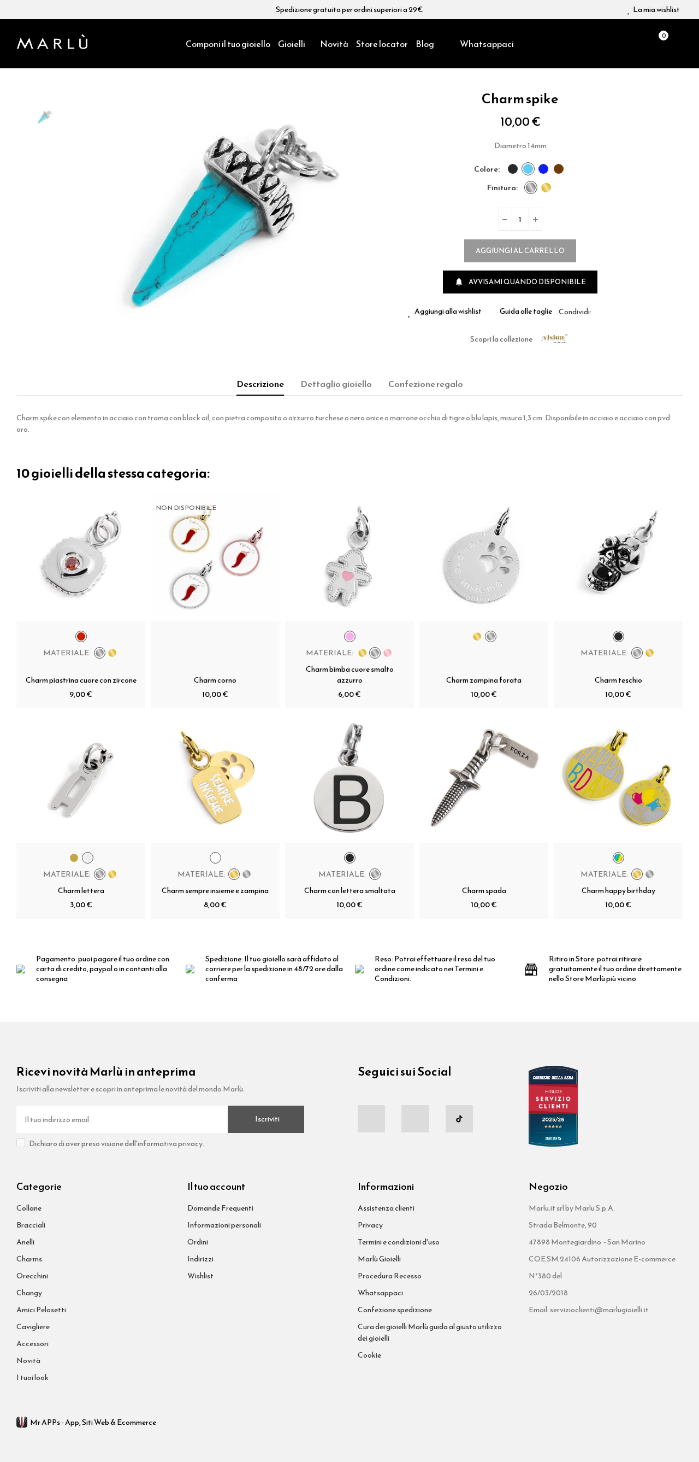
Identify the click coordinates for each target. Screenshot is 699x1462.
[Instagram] (415, 1118)
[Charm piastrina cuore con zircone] (80, 556)
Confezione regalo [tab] (425, 383)
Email (612, 312)
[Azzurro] (528, 169)
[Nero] (513, 169)
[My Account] (677, 43)
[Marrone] (559, 169)
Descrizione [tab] (260, 383)
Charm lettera (81, 890)
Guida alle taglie (526, 311)
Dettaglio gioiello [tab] (336, 383)
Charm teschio (618, 680)
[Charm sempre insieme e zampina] (215, 778)
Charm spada (484, 890)
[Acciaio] (531, 187)
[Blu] (543, 169)
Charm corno (215, 680)
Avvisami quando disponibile (520, 282)
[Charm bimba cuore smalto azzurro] (349, 556)
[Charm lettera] (80, 778)
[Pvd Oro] (546, 187)
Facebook (599, 312)
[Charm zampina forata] (483, 556)
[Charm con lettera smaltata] (349, 778)
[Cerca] (639, 43)
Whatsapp (625, 312)
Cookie (369, 1355)
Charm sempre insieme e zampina (215, 890)
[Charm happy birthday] (618, 778)
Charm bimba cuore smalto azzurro (350, 675)
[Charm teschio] (618, 556)
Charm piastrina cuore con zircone (81, 680)
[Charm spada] (483, 778)
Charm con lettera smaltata (349, 890)
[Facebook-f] (371, 1118)
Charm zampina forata (484, 680)
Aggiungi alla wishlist (448, 311)
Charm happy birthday (618, 890)
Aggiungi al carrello (520, 250)
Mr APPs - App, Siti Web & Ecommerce (93, 1422)
